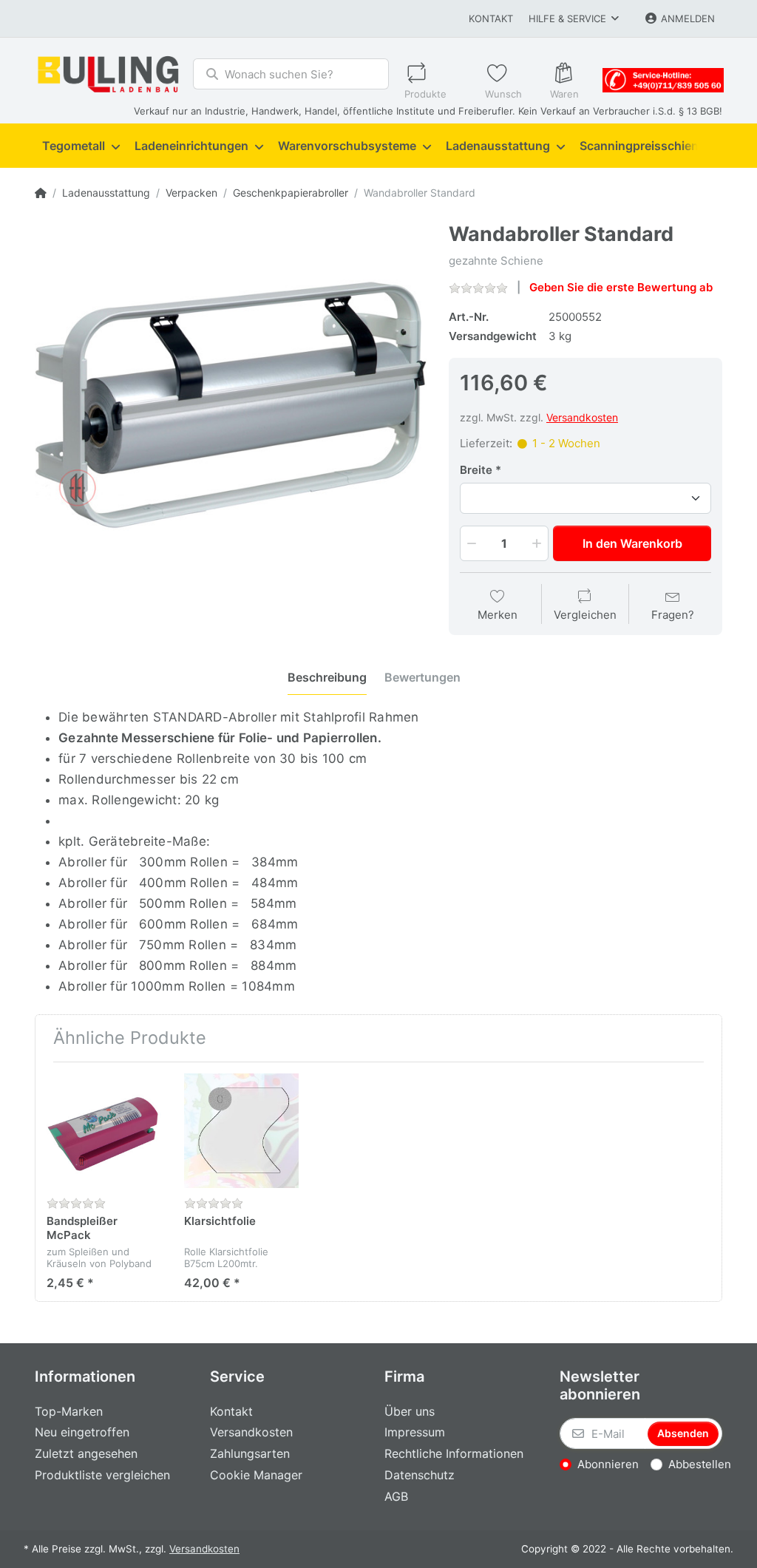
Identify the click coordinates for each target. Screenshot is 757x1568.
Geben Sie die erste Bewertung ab (621, 287)
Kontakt (491, 18)
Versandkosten (582, 417)
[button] (470, 543)
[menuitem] (81, 146)
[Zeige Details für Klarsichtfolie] (241, 1130)
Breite (476, 470)
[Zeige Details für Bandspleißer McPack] (104, 1130)
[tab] (327, 677)
